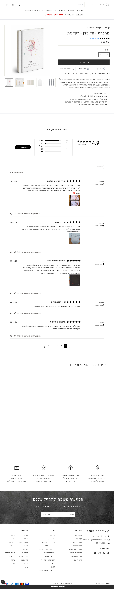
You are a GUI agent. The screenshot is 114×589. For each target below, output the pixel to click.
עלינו (53, 563)
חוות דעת (82, 68)
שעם (26, 567)
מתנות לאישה (77, 542)
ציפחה (26, 546)
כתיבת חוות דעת (22, 147)
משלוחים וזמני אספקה (47, 549)
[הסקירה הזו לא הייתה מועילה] (11, 213)
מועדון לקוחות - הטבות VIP (54, 15)
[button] (57, 587)
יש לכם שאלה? (65, 68)
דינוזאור (25, 553)
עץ (14, 563)
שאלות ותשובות (49, 553)
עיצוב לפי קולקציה (33, 10)
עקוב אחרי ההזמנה (48, 542)
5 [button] (48, 346)
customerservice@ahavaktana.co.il (96, 539)
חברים (13, 549)
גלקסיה (12, 546)
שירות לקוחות (50, 538)
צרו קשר (52, 535)
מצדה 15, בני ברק (99, 536)
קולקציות (99, 28)
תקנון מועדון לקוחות (48, 560)
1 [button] (65, 346)
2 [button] (61, 346)
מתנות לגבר (78, 538)
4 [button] (52, 346)
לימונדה (12, 538)
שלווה (26, 538)
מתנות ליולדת (77, 546)
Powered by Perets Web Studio (62, 583)
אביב (26, 535)
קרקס (13, 535)
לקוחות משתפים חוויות (47, 570)
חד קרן (25, 549)
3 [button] (57, 346)
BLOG (53, 567)
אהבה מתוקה (23, 542)
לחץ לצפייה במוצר (100, 406)
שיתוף (99, 68)
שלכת (13, 560)
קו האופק (11, 556)
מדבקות (63, 10)
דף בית (107, 28)
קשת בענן (24, 560)
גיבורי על (12, 542)
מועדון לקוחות (50, 556)
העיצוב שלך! (78, 535)
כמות (107, 49)
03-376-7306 (101, 543)
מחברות (91, 28)
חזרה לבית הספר (76, 556)
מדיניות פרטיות (50, 546)
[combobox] (50, 4)
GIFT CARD (69, 15)
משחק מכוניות (10, 553)
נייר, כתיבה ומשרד (50, 10)
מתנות (72, 10)
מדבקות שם (78, 560)
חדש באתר (79, 15)
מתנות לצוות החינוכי (75, 549)
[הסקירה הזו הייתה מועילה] (15, 213)
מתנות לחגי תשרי (76, 553)
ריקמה (25, 563)
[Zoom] (30, 50)
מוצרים (80, 10)
